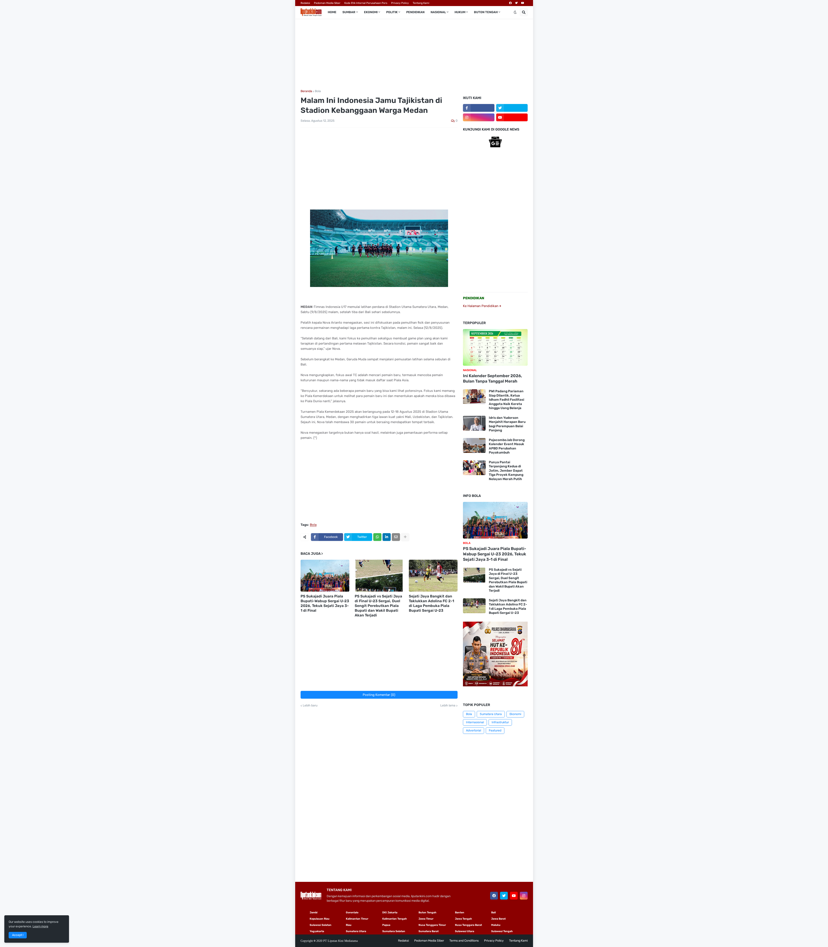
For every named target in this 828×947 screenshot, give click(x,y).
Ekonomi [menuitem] (371, 12)
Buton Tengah (427, 912)
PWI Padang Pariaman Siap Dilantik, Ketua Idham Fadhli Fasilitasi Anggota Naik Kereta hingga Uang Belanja (506, 399)
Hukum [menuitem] (460, 12)
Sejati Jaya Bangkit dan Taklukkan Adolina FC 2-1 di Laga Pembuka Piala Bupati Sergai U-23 (431, 603)
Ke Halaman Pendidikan (481, 306)
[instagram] (478, 117)
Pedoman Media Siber (327, 3)
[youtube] (522, 3)
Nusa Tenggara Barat (468, 925)
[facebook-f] (478, 108)
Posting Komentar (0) (379, 695)
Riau (348, 925)
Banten (459, 912)
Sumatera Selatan (393, 931)
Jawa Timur (426, 918)
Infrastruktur (500, 722)
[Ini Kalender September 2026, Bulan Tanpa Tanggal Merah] (495, 347)
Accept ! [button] (17, 935)
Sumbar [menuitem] (348, 12)
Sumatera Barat (429, 931)
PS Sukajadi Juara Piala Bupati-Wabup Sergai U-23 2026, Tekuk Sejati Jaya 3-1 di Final (325, 603)
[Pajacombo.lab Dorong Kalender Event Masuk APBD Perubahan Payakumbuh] (474, 445)
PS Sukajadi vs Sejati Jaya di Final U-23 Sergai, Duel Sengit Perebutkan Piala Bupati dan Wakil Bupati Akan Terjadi (378, 605)
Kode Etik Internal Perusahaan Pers (365, 3)
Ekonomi (515, 714)
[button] (515, 12)
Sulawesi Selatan (320, 925)
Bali (493, 912)
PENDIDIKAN (473, 298)
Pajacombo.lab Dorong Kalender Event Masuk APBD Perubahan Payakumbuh (507, 446)
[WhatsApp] (377, 537)
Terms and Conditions (464, 940)
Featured (495, 730)
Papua (386, 925)
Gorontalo (352, 912)
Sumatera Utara (491, 714)
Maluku (495, 925)
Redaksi (305, 3)
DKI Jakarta (389, 912)
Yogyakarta (317, 931)
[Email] (396, 537)
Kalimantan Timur (357, 918)
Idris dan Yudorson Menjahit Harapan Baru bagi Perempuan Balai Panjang (507, 424)
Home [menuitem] (332, 12)
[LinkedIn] (387, 537)
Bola (318, 91)
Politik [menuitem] (392, 12)
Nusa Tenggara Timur (432, 925)
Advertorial (473, 730)
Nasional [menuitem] (438, 12)
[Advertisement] (414, 54)
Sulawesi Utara (464, 931)
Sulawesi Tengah (502, 931)
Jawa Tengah (463, 918)
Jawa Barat (498, 918)
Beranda (306, 91)
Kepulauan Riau (319, 918)
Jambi (313, 912)
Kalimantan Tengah (394, 918)
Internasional (475, 722)
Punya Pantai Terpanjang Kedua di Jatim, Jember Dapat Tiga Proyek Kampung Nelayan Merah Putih (506, 470)
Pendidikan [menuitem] (415, 12)
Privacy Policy (400, 3)
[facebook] (510, 3)
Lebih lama (447, 705)
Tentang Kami (421, 3)
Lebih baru (310, 705)
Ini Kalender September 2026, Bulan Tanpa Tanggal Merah (492, 378)
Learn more (40, 926)
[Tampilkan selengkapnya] (405, 537)
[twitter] (516, 3)
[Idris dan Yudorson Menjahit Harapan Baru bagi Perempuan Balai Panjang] (474, 423)
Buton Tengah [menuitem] (486, 12)
